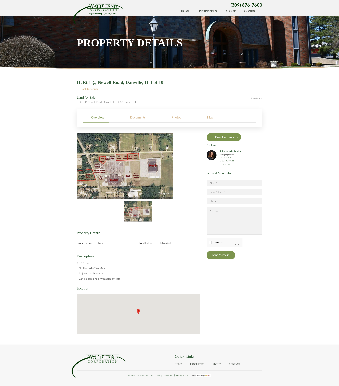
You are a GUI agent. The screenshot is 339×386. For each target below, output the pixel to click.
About (230, 11)
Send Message (220, 255)
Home (185, 11)
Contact (251, 11)
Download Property (226, 137)
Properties (208, 11)
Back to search (89, 89)
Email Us (226, 164)
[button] (138, 311)
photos (176, 117)
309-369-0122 (228, 161)
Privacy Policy (182, 375)
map (210, 117)
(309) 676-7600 (246, 5)
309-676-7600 (228, 158)
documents (138, 117)
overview (97, 117)
